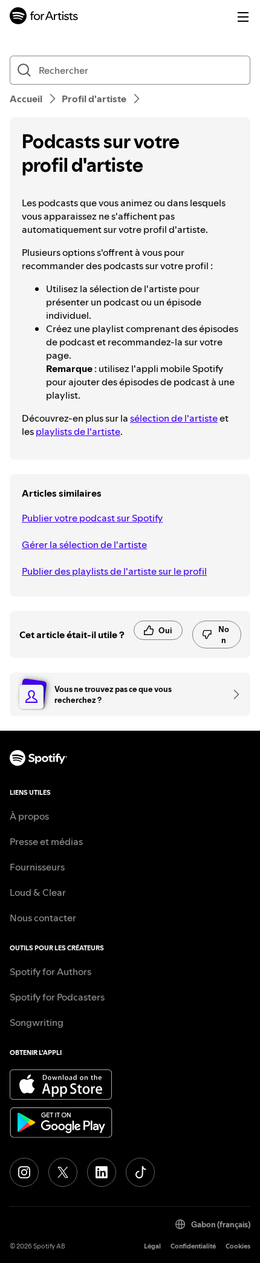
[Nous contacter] (232, 694)
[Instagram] (24, 1172)
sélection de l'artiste (174, 418)
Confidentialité (193, 1246)
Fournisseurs (37, 866)
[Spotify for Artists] (44, 17)
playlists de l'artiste (78, 431)
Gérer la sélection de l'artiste (84, 544)
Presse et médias (46, 841)
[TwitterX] (62, 1172)
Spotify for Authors (50, 971)
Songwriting (36, 1022)
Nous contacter (43, 917)
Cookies (238, 1246)
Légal (152, 1246)
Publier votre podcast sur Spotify (92, 517)
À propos (29, 816)
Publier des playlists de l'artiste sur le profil (114, 571)
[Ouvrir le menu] (243, 17)
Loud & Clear (38, 892)
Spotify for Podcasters (57, 997)
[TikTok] (140, 1172)
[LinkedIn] (101, 1172)
